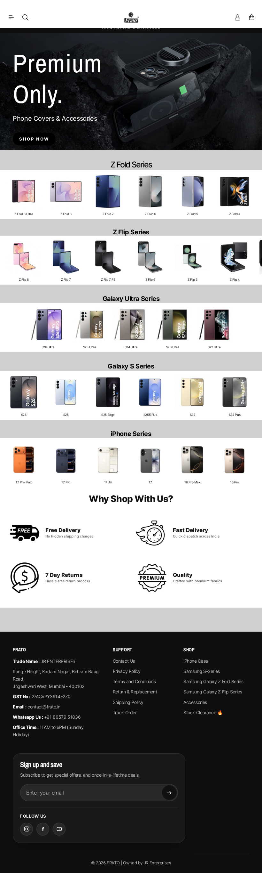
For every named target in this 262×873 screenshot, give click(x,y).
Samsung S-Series (201, 671)
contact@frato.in (43, 706)
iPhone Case (195, 661)
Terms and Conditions (134, 681)
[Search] (25, 17)
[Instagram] (26, 829)
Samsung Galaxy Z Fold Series (213, 681)
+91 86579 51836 (62, 717)
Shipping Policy (128, 702)
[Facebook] (42, 829)
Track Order (125, 712)
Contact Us (124, 661)
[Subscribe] (169, 792)
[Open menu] (11, 17)
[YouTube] (59, 829)
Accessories (195, 702)
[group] (23, 194)
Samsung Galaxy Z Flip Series (212, 691)
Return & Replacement (135, 691)
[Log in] (237, 17)
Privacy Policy (127, 671)
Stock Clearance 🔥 (203, 712)
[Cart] (251, 17)
